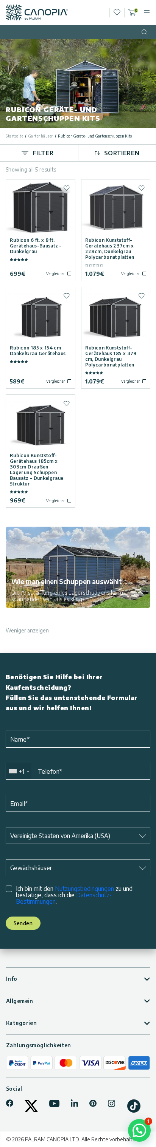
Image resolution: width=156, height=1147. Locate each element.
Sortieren (122, 153)
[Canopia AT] (37, 12)
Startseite (14, 136)
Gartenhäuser (40, 136)
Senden (23, 923)
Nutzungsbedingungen (84, 888)
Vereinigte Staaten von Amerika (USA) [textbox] (60, 835)
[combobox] (18, 771)
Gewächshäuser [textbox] (31, 868)
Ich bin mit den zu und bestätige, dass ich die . (74, 895)
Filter (43, 153)
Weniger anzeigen (27, 630)
